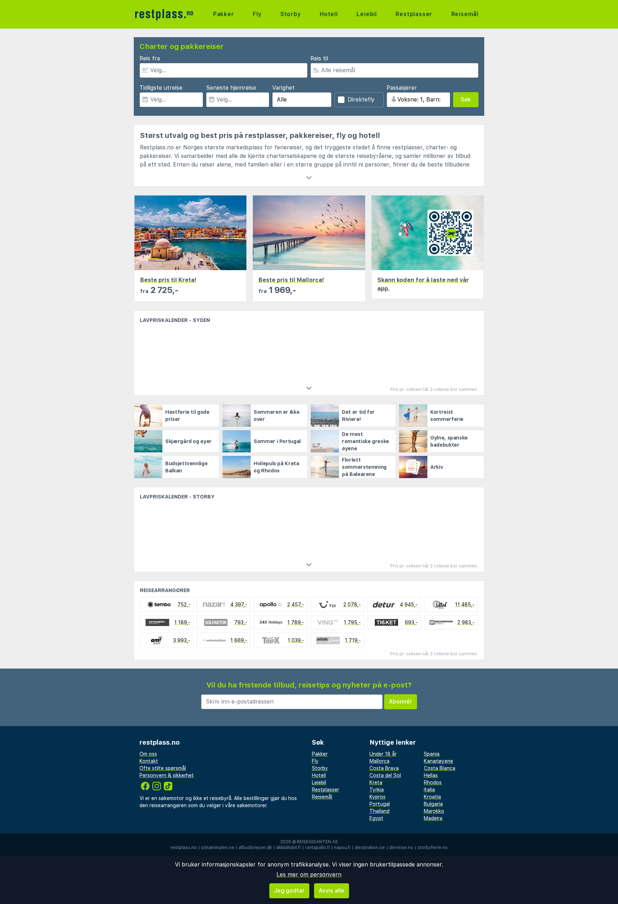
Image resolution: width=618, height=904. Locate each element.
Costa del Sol (385, 775)
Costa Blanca (439, 768)
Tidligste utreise (160, 87)
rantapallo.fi (317, 847)
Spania (432, 754)
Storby (290, 14)
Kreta (375, 782)
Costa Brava (384, 768)
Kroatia (432, 797)
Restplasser (414, 14)
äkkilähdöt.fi (288, 847)
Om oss (148, 754)
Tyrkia (376, 790)
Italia (429, 790)
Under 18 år (383, 754)
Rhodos (433, 782)
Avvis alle (331, 890)
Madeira (433, 818)
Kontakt (148, 761)
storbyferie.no (432, 847)
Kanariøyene (438, 761)
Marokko (434, 811)
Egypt (376, 818)
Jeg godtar (289, 890)
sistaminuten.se (217, 847)
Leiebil (367, 14)
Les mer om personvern (309, 874)
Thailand (379, 811)
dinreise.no (401, 847)
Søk (466, 99)
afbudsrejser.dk (255, 847)
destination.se (370, 847)
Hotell (329, 14)
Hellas (431, 775)
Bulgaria (433, 804)
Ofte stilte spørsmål (162, 768)
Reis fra (149, 58)
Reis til (319, 58)
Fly (257, 14)
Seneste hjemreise (231, 87)
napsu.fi (342, 847)
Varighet (283, 87)
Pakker (223, 14)
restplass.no (183, 847)
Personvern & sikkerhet (166, 775)
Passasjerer (402, 87)
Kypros (377, 797)
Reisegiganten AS (317, 841)
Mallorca (379, 761)
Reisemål (465, 14)
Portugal (379, 804)
